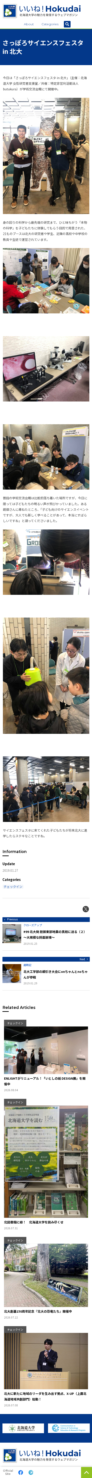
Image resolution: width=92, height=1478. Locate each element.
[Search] (67, 24)
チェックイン (13, 887)
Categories (50, 24)
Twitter (86, 909)
